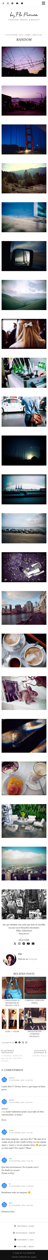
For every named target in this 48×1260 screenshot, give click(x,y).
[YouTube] (17, 3)
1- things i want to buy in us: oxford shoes (12, 1055)
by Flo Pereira (24, 14)
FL (10, 1184)
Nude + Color (12, 1031)
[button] (44, 3)
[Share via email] (16, 1042)
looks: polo (39, 1053)
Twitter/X (25, 1226)
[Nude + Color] (13, 1019)
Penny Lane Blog (34, 35)
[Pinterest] (12, 3)
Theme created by (24, 1257)
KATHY (12, 1078)
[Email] (22, 3)
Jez (10, 1159)
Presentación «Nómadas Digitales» (35, 1033)
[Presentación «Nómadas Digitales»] (35, 1019)
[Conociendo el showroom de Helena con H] (13, 988)
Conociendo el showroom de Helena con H (12, 1002)
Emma (11, 1100)
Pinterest (25, 1240)
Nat (10, 1203)
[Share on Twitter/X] (23, 1042)
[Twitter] (3, 3)
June (11, 1130)
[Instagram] (8, 3)
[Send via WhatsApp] (26, 1042)
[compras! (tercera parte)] (35, 988)
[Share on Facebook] (19, 1042)
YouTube (25, 1247)
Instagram (33, 958)
